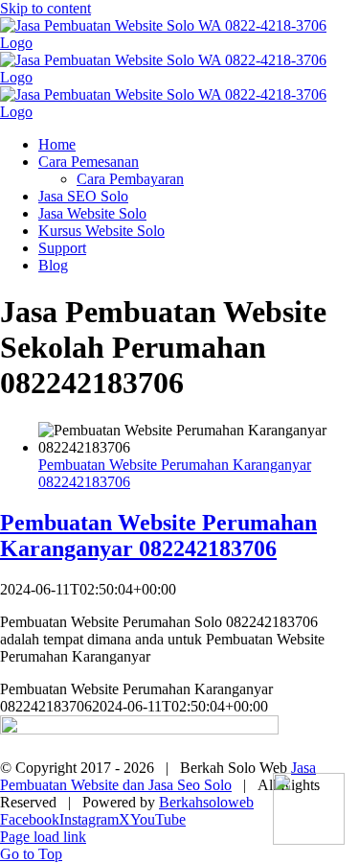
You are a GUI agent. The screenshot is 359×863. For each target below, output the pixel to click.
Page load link (43, 836)
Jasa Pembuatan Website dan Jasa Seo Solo (158, 776)
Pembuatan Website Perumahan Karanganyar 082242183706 (158, 535)
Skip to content (45, 8)
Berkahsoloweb (206, 802)
